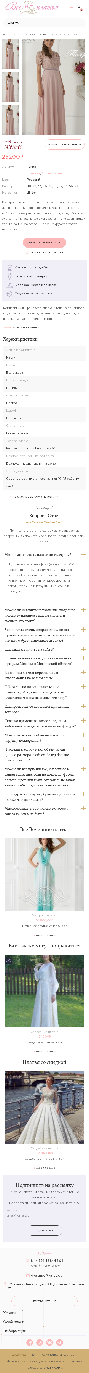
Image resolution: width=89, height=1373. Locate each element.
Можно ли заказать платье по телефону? (38, 554)
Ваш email (11, 1211)
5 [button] (43, 935)
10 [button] (54, 935)
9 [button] (52, 935)
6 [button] (45, 935)
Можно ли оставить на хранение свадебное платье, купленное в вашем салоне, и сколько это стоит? (40, 615)
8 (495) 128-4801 (47, 1260)
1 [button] (34, 935)
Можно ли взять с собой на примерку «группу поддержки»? (35, 738)
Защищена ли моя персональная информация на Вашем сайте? (31, 675)
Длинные (33, 173)
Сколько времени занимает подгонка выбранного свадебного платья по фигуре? (40, 723)
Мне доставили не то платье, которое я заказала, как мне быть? (36, 811)
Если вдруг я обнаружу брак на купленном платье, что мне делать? (40, 797)
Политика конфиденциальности (54, 1354)
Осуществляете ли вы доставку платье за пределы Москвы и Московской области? (38, 661)
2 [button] (37, 935)
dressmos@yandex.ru (47, 1275)
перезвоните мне (44, 1301)
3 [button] (39, 935)
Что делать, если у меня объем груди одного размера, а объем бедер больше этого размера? (37, 754)
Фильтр (13, 22)
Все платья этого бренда (64, 144)
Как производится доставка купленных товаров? (37, 709)
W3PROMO (54, 1367)
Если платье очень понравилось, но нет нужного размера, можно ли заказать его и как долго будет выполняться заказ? (40, 635)
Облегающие (52, 173)
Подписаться (45, 1230)
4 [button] (41, 935)
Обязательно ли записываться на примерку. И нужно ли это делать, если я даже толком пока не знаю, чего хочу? (38, 692)
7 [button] (47, 935)
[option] (10, 53)
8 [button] (50, 935)
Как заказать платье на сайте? (29, 649)
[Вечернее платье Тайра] (53, 87)
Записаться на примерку (47, 252)
